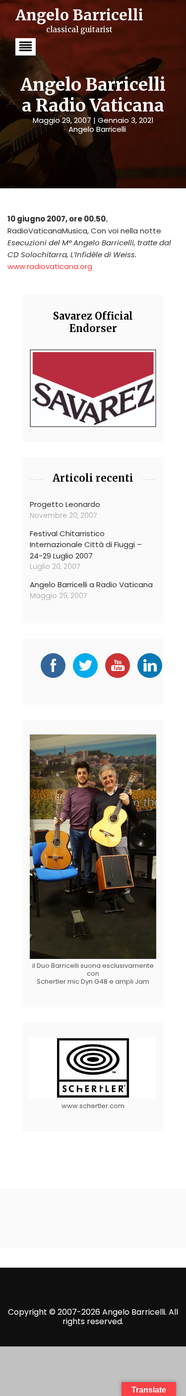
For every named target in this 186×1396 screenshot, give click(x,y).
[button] (25, 47)
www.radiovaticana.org (49, 266)
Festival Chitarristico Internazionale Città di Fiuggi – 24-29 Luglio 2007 (86, 544)
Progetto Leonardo (65, 504)
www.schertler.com (93, 1106)
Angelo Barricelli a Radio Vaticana (91, 584)
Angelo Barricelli (97, 129)
